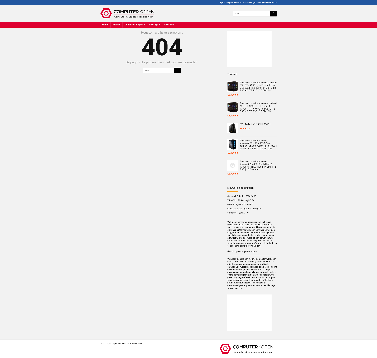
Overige (153, 24)
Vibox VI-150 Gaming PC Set (241, 200)
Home (105, 24)
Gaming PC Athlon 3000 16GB (241, 196)
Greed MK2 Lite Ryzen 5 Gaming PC (244, 208)
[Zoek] (273, 13)
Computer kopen (133, 24)
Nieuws (116, 24)
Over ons (169, 24)
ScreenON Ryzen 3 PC (238, 212)
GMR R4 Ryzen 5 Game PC (240, 204)
